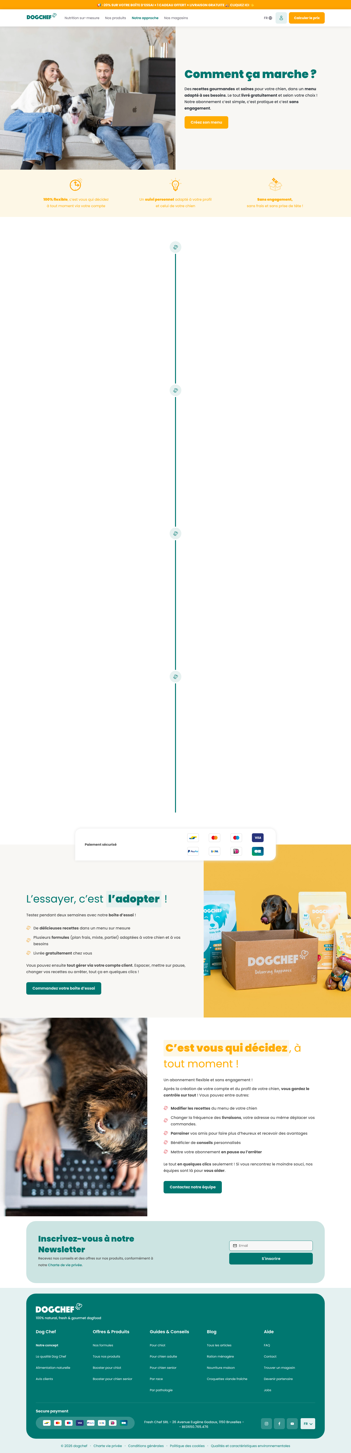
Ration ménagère (220, 1356)
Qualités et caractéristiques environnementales (250, 1445)
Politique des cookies (187, 1445)
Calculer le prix (307, 18)
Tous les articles (219, 1345)
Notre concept (47, 1345)
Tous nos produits (106, 1356)
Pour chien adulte (163, 1356)
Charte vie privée (108, 1445)
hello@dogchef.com (161, 1426)
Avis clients (44, 1379)
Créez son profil (131, 338)
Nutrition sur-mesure (82, 18)
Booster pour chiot (107, 1367)
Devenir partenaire (278, 1379)
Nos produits (115, 18)
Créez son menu (206, 122)
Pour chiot (157, 1345)
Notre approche (145, 18)
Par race (156, 1379)
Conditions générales (146, 1445)
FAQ (267, 1345)
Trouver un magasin (279, 1367)
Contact (270, 1356)
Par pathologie (161, 1390)
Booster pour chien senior (112, 1379)
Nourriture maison (221, 1367)
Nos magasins (176, 18)
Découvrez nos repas (225, 472)
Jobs (267, 1390)
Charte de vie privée (65, 1265)
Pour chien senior (163, 1367)
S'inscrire (271, 1258)
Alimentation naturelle (53, 1367)
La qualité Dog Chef (51, 1356)
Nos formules (103, 1345)
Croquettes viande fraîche (227, 1379)
